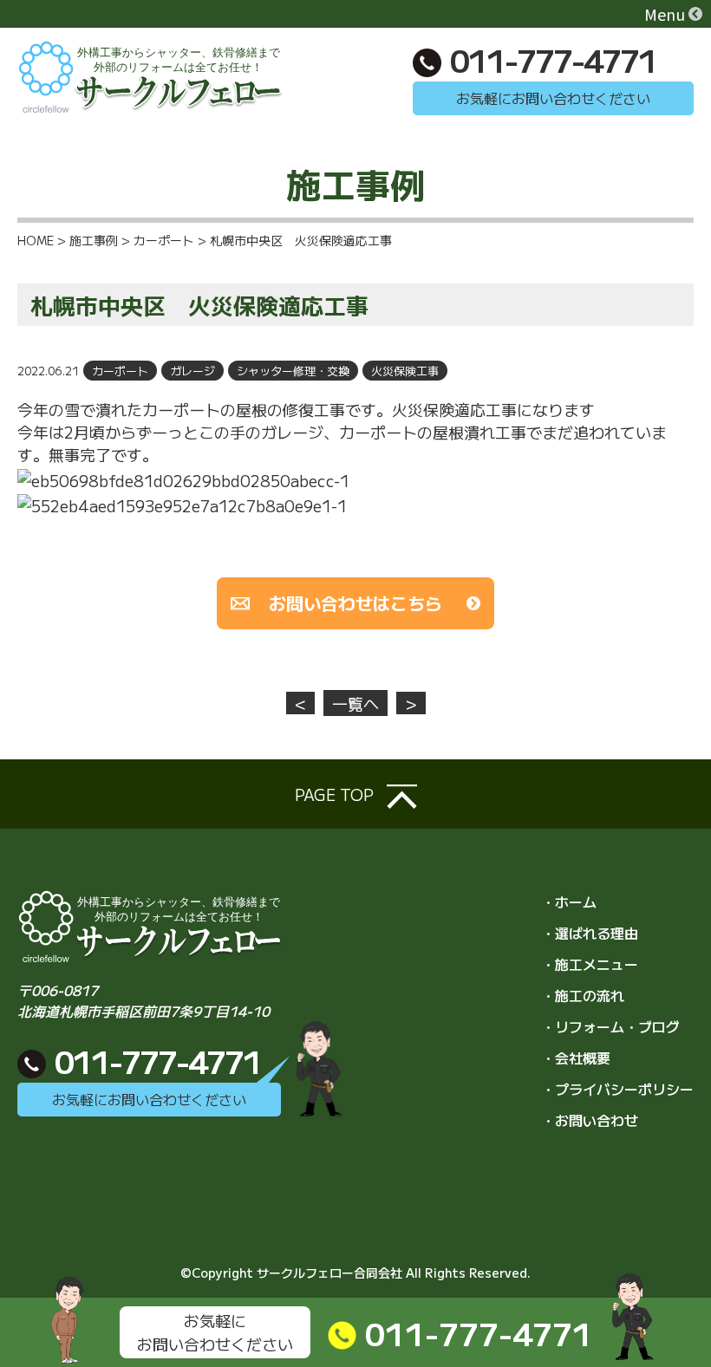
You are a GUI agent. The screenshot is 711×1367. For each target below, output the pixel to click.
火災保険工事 (405, 370)
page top (336, 794)
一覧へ (355, 703)
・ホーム (569, 901)
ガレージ (192, 370)
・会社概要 (575, 1057)
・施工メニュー (589, 964)
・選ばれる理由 (589, 932)
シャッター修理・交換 (293, 370)
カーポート (120, 370)
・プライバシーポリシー (617, 1088)
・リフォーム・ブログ (610, 1026)
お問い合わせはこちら (355, 602)
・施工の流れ (582, 995)
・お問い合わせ (589, 1120)
